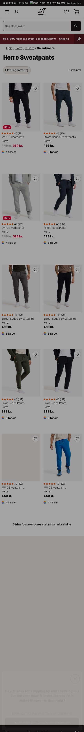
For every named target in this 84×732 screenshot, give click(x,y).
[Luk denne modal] (77, 678)
